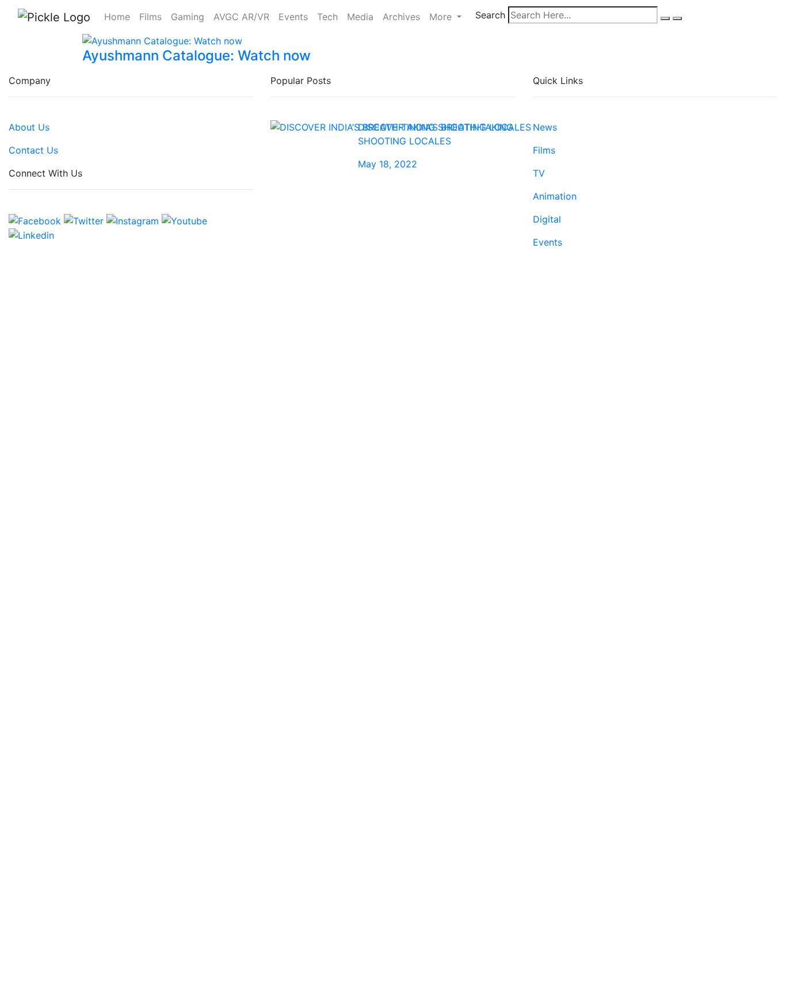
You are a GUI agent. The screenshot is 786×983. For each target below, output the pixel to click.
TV (539, 173)
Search (490, 15)
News (545, 127)
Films (150, 16)
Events (293, 16)
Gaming (187, 16)
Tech (327, 16)
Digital (547, 219)
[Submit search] (665, 18)
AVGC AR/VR (241, 16)
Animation (555, 196)
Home (117, 16)
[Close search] (677, 18)
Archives (401, 16)
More (442, 16)
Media (360, 16)
